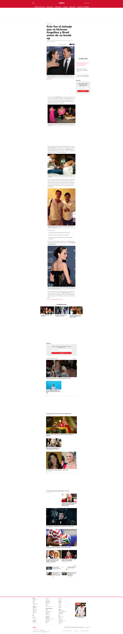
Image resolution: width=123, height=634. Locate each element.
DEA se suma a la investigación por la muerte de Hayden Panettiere (83, 75)
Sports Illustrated (49, 608)
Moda (65, 7)
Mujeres (34, 620)
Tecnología (47, 621)
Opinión (47, 598)
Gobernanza (61, 618)
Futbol (47, 609)
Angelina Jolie (54, 299)
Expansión (48, 616)
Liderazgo (34, 622)
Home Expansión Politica (50, 618)
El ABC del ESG (61, 622)
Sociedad (60, 607)
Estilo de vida (35, 618)
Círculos (58, 7)
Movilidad (60, 619)
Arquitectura (61, 613)
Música (47, 605)
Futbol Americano (49, 611)
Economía (47, 619)
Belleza (72, 7)
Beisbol (47, 610)
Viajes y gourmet (83, 7)
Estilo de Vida (35, 612)
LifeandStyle (61, 599)
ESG (46, 623)
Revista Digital (80, 617)
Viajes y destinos (35, 609)
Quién (34, 598)
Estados (60, 605)
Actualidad (34, 621)
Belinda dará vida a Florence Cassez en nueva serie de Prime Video (82, 70)
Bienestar (34, 611)
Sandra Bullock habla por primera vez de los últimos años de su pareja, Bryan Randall (83, 64)
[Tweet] (70, 44)
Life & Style (48, 601)
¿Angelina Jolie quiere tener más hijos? (46, 316)
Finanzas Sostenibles (62, 620)
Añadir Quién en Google (62, 44)
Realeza (50, 7)
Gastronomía (35, 607)
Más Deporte (48, 613)
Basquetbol (48, 612)
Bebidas (34, 608)
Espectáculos (40, 7)
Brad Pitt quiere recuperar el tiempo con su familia (61, 316)
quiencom (88, 627)
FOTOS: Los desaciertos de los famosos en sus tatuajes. (58, 235)
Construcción (61, 610)
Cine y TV (47, 604)
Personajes (34, 610)
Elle (33, 615)
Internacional (48, 620)
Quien (86, 627)
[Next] (83, 310)
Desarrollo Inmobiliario (63, 611)
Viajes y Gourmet (48, 606)
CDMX (59, 604)
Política (60, 601)
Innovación (60, 621)
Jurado (34, 613)
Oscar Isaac (60, 299)
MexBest (34, 606)
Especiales (47, 599)
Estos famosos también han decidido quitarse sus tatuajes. (59, 232)
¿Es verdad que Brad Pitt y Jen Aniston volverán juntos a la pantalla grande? (76, 316)
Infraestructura (61, 612)
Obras (47, 622)
